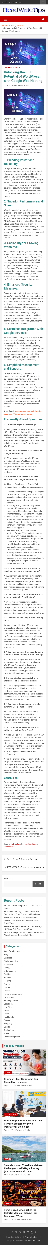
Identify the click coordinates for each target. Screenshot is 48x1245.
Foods (7, 984)
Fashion (7, 974)
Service (7, 1020)
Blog (6, 954)
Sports (7, 1027)
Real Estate (9, 1017)
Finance (7, 977)
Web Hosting (9, 847)
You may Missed (14, 1045)
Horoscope (9, 997)
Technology (9, 1030)
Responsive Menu (43, 2)
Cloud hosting (14, 844)
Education (8, 964)
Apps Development (12, 951)
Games (7, 987)
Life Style (8, 1007)
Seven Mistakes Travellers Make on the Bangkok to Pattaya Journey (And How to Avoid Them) (22, 920)
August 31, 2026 (11, 1085)
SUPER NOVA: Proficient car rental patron (23, 867)
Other (6, 1014)
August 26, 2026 (11, 1219)
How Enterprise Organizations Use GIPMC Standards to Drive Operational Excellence (23, 1123)
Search (7, 878)
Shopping (8, 1023)
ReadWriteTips (22, 85)
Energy (7, 968)
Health (7, 991)
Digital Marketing (11, 961)
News (6, 1010)
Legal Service (10, 1004)
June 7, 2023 (9, 85)
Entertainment (10, 971)
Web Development (12, 1037)
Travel (6, 1033)
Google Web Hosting (29, 844)
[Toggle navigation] (5, 19)
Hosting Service (12, 68)
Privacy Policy (31, 1237)
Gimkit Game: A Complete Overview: (22, 859)
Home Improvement (13, 994)
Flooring (7, 981)
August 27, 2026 (11, 1130)
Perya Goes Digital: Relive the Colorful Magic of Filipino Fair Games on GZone (20, 1213)
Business (8, 958)
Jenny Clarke (24, 1130)
